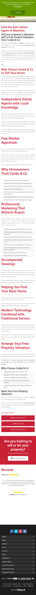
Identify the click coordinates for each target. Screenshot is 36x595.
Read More (18, 6)
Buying (4, 536)
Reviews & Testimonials (8, 569)
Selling (4, 540)
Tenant (4, 547)
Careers (25, 586)
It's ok (18, 12)
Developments (6, 558)
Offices (4, 554)
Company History (17, 586)
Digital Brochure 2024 (8, 572)
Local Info (4, 551)
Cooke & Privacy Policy (27, 584)
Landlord (4, 544)
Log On (31, 586)
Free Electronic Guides (8, 565)
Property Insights (6, 561)
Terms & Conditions (7, 586)
